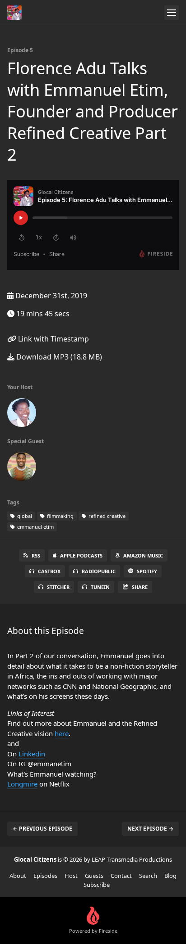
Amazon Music (143, 555)
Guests (94, 876)
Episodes (45, 876)
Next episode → (150, 828)
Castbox (49, 571)
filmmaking (60, 515)
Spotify (147, 571)
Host (71, 876)
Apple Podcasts (81, 555)
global (24, 515)
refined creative (106, 515)
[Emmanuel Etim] (21, 468)
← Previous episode (42, 828)
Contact (121, 876)
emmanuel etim (35, 526)
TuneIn (100, 587)
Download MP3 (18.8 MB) (58, 357)
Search (148, 876)
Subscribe (97, 885)
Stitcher (58, 587)
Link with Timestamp (52, 339)
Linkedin (32, 753)
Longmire (22, 783)
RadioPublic (99, 571)
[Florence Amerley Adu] (21, 414)
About (17, 876)
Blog (170, 876)
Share (140, 587)
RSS (36, 555)
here (62, 733)
